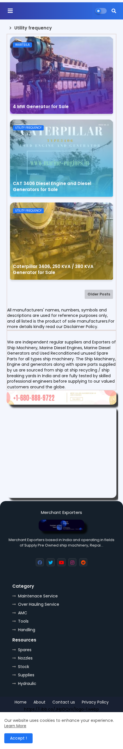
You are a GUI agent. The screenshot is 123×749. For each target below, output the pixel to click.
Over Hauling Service (38, 604)
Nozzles (25, 658)
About (39, 702)
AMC (22, 613)
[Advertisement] (61, 452)
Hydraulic (27, 683)
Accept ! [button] (18, 738)
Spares (24, 650)
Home (21, 702)
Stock (23, 666)
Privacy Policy (95, 702)
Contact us (63, 702)
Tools (23, 621)
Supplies (26, 675)
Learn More (15, 726)
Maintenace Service (38, 596)
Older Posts (99, 294)
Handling (26, 630)
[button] (114, 11)
